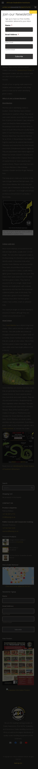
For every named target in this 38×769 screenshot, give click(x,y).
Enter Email (9, 42)
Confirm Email (10, 50)
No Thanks (33, 12)
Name (8, 25)
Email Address (12, 34)
